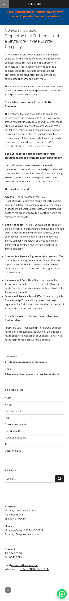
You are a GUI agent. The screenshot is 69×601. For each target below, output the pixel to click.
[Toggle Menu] (4, 4)
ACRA (8, 397)
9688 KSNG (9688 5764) (34, 569)
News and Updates (15, 437)
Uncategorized (13, 450)
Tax (7, 444)
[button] (62, 594)
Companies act (13, 411)
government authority (40, 288)
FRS (7, 417)
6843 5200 (15, 553)
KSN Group (34, 3)
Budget (9, 404)
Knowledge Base (14, 431)
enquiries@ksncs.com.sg (24, 565)
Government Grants (15, 424)
